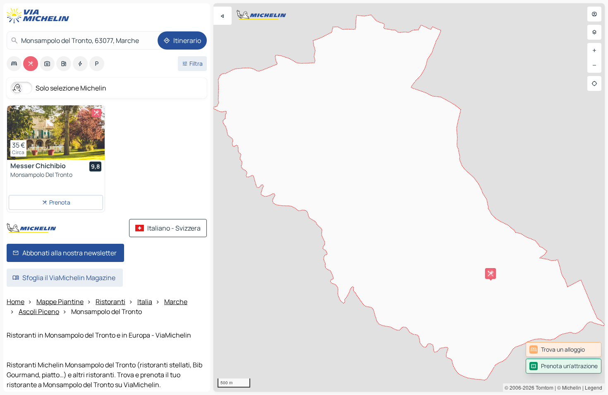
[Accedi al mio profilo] (594, 14)
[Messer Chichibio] (56, 132)
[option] (14, 63)
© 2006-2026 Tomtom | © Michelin (543, 387)
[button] (490, 273)
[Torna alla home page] (40, 16)
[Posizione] (594, 83)
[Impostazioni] (594, 32)
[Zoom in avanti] (594, 50)
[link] (563, 349)
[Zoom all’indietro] (594, 65)
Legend (593, 387)
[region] (409, 197)
